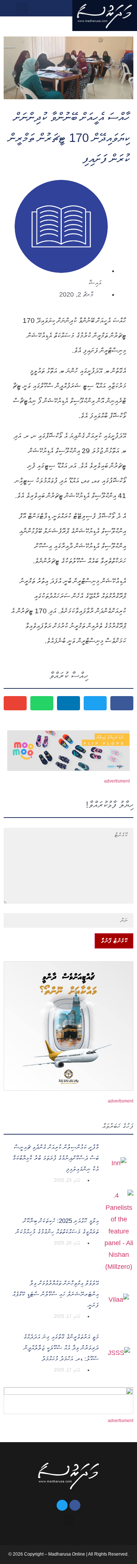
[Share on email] (15, 703)
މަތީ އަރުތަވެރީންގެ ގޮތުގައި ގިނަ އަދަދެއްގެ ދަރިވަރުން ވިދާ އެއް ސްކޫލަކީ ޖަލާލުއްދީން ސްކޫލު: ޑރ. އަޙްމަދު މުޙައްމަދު (61, 1347)
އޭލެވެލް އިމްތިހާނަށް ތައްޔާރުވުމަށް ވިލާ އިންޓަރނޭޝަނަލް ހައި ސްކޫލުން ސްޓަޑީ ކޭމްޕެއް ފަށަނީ (55, 1294)
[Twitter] (62, 1505)
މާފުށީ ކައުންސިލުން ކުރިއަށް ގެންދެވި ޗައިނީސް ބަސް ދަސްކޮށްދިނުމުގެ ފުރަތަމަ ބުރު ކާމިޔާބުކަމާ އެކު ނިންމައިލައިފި (55, 1158)
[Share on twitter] (95, 703)
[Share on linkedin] (68, 703)
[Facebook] (74, 1505)
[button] (35, 8)
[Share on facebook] (121, 703)
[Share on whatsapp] (41, 703)
